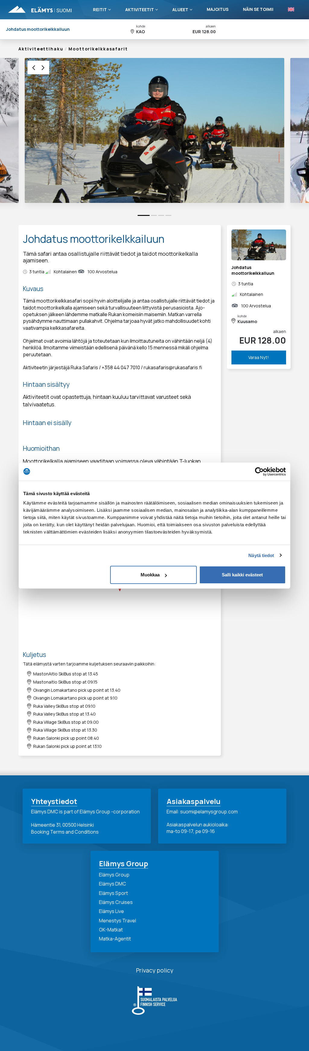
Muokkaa (150, 574)
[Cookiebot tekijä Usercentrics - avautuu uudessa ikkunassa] (259, 471)
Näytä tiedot (261, 555)
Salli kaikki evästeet (242, 574)
